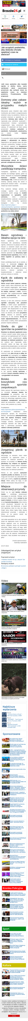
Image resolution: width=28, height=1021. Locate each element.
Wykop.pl (7, 69)
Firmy (13, 18)
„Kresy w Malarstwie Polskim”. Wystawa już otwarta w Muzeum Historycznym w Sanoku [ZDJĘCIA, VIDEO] (18, 977)
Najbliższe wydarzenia (9, 708)
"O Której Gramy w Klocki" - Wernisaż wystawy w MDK (14, 714)
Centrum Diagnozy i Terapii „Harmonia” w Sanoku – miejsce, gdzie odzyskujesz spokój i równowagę (17, 874)
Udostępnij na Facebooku (12, 60)
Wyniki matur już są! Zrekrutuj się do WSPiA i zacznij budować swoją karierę (18, 745)
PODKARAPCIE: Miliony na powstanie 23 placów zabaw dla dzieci (17, 994)
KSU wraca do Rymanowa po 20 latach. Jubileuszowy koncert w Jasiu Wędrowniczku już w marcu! (17, 845)
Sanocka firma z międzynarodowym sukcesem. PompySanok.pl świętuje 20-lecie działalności (18, 857)
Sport (6, 928)
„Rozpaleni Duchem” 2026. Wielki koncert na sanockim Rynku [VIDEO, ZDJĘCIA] (17, 983)
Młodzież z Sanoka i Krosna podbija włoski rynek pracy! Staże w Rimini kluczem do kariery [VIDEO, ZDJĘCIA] (17, 799)
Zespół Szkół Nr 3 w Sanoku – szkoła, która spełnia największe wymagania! (17, 805)
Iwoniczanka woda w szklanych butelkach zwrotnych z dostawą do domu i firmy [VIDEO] (16, 880)
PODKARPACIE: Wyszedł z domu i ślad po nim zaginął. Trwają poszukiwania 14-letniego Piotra (17, 900)
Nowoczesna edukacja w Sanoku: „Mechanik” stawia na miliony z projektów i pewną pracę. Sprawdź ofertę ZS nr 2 (18, 787)
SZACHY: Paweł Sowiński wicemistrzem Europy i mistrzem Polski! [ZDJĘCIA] (17, 958)
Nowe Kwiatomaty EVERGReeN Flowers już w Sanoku (18, 838)
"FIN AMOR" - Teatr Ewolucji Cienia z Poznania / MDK (15, 719)
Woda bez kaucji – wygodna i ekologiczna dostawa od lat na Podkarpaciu (18, 793)
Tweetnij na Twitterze (11, 64)
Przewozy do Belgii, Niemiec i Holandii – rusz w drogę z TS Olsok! (17, 863)
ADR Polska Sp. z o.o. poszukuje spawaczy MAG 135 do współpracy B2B (18, 782)
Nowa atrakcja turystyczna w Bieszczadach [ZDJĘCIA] (17, 988)
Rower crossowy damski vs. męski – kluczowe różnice (17, 821)
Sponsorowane (11, 733)
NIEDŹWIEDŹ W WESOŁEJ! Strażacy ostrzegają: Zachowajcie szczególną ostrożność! (13, 698)
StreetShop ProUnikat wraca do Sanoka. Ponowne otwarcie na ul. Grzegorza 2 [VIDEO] (18, 811)
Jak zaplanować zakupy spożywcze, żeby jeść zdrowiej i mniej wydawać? (17, 740)
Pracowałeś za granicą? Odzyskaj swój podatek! (16, 816)
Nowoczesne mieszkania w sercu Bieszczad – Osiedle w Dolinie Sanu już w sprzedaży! (18, 851)
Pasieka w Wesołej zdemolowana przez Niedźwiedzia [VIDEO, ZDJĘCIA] (11, 628)
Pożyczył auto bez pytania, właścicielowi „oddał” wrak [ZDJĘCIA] (17, 919)
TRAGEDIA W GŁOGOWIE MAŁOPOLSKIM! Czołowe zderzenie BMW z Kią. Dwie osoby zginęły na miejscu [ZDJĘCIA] (13, 907)
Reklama (22, 18)
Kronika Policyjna (13, 888)
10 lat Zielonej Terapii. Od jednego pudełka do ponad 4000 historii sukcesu (17, 828)
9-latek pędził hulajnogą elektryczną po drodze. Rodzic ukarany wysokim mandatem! (18, 894)
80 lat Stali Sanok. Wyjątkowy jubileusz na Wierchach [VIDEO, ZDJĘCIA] (17, 946)
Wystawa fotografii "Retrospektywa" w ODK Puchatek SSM (14, 725)
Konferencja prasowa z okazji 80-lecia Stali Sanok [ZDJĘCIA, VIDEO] (18, 952)
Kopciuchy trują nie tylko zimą (18, 769)
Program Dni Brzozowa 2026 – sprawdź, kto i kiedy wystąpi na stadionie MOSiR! (18, 971)
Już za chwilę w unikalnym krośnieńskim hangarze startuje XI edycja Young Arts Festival (17, 759)
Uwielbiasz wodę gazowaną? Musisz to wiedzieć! (17, 868)
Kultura (7, 965)
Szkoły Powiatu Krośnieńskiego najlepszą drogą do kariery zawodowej (17, 776)
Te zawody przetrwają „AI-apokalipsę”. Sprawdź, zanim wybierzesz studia (17, 765)
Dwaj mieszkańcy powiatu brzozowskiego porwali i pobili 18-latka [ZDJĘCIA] (17, 913)
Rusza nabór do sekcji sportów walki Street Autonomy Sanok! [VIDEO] (17, 935)
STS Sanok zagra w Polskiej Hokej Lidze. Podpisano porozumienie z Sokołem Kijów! (17, 940)
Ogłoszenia (5, 18)
